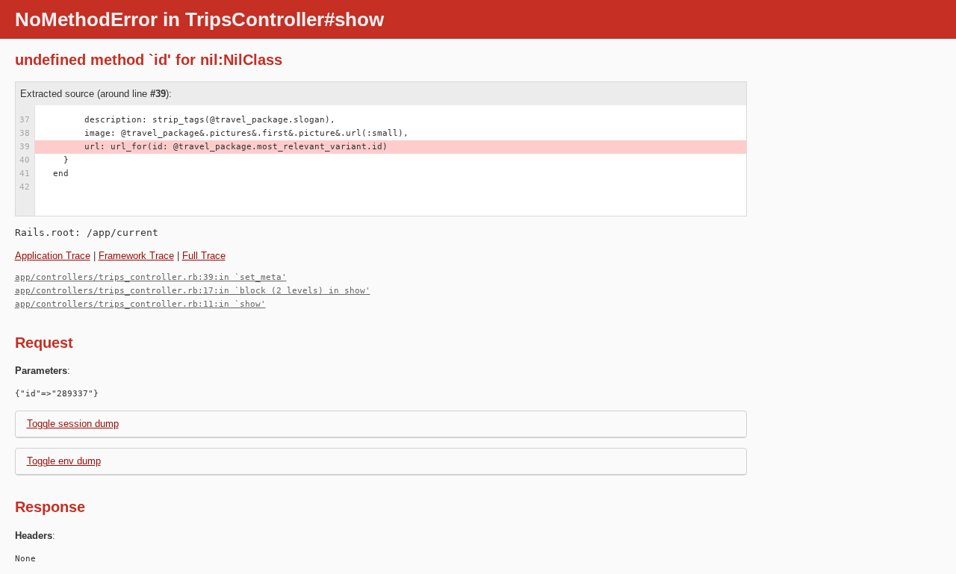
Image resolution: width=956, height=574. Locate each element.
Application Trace (52, 255)
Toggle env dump (64, 461)
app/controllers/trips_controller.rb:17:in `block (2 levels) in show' (192, 291)
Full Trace (204, 255)
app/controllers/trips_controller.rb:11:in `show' (140, 304)
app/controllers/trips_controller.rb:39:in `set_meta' (151, 277)
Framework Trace (136, 255)
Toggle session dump (73, 423)
